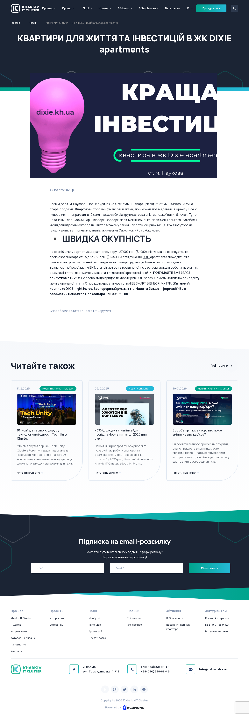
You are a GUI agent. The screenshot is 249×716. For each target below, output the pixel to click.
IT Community (174, 618)
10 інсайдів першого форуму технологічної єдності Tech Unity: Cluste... (43, 434)
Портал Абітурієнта (217, 618)
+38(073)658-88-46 (155, 667)
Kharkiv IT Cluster (21, 618)
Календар (95, 624)
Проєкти (68, 8)
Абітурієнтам (147, 8)
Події (86, 8)
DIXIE (146, 257)
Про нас (47, 8)
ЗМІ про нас (134, 624)
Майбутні (94, 618)
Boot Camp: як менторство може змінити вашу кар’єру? (197, 432)
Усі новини (219, 365)
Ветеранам (172, 8)
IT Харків (16, 624)
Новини (103, 8)
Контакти (16, 651)
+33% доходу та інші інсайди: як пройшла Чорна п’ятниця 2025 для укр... (121, 434)
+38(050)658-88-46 (155, 671)
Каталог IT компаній (23, 638)
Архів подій (95, 631)
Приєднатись (211, 8)
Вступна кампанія (216, 631)
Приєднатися (19, 644)
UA (187, 8)
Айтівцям (123, 8)
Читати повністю (29, 472)
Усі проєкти (57, 618)
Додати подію (97, 638)
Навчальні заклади (217, 624)
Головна (15, 22)
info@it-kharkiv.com (214, 669)
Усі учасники (19, 631)
